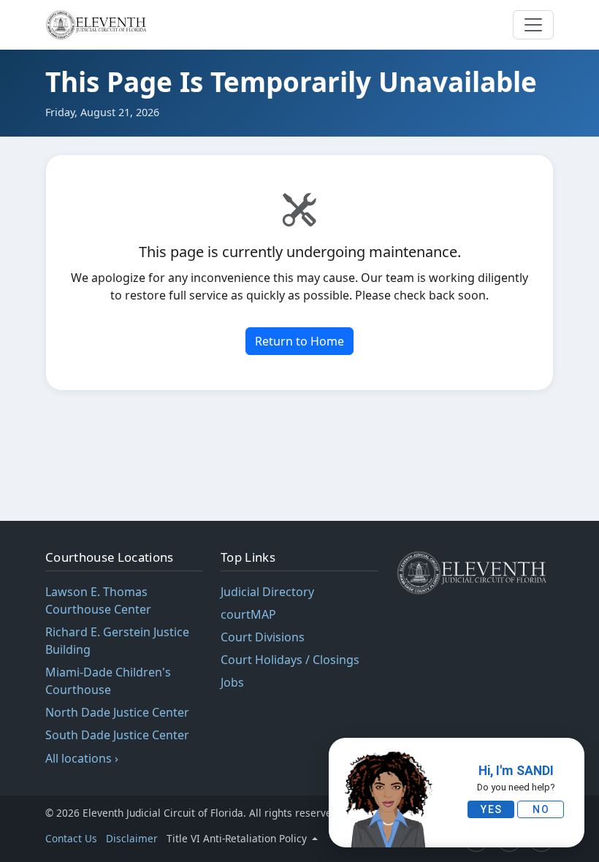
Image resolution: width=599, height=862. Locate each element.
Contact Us (71, 838)
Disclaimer (132, 838)
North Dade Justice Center (117, 712)
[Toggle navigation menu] (533, 24)
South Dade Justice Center (117, 735)
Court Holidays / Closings (290, 660)
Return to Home (299, 341)
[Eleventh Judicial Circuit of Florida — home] (98, 25)
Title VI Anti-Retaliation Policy (238, 838)
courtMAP (248, 614)
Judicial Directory (267, 592)
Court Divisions (263, 637)
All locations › (81, 758)
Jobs (232, 682)
